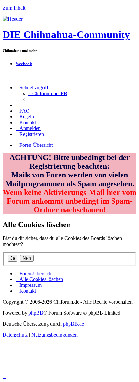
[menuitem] (47, 93)
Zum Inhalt (14, 8)
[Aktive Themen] (13, 19)
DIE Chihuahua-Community (66, 34)
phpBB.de (73, 324)
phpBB (35, 313)
